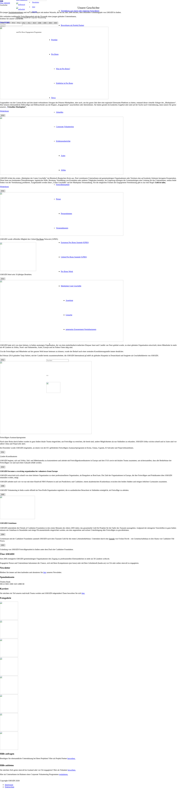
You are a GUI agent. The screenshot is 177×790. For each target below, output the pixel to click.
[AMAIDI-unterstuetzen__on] (53, 392)
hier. (83, 593)
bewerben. (71, 758)
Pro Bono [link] (40, 239)
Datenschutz (9, 787)
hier (44, 572)
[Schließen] (47, 375)
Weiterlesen (4, 111)
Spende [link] (112, 539)
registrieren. (63, 774)
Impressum (9, 785)
